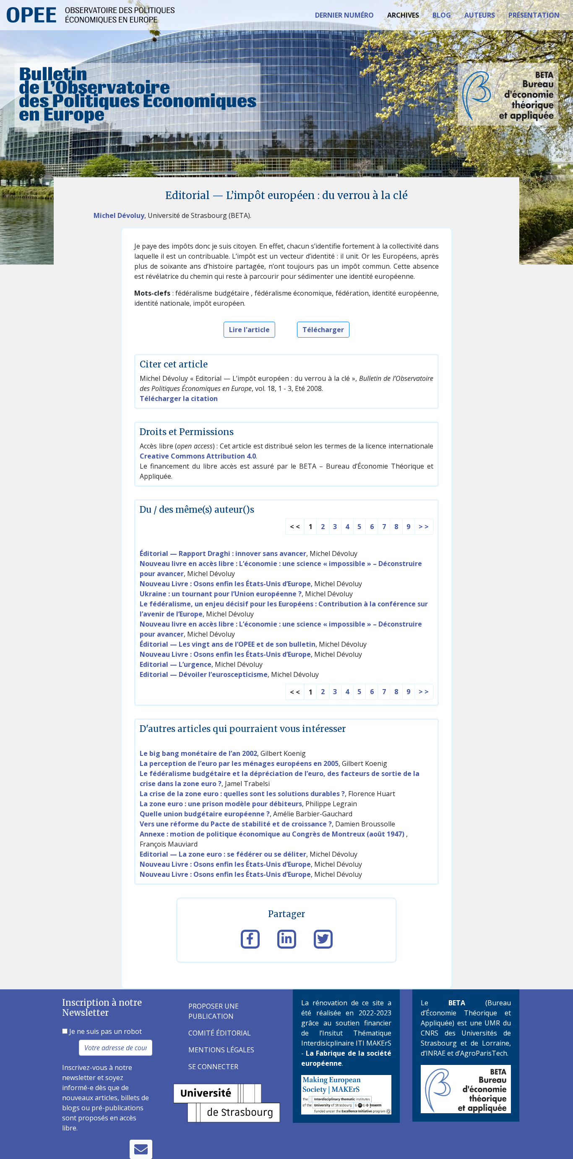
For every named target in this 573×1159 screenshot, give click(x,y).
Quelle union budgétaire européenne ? (205, 813)
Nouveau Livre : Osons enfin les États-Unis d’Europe (225, 583)
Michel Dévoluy (119, 215)
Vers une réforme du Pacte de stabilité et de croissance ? (236, 824)
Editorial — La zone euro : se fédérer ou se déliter (223, 854)
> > (424, 526)
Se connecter (213, 1066)
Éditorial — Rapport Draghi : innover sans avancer (223, 553)
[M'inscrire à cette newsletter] (141, 1149)
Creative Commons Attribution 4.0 (198, 456)
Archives (403, 15)
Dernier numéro (344, 15)
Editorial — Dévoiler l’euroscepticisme (204, 674)
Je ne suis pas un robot (105, 1031)
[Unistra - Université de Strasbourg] (226, 1102)
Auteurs (479, 15)
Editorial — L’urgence (175, 664)
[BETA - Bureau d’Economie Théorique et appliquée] (466, 1088)
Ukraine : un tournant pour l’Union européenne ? (221, 593)
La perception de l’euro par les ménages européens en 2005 (239, 763)
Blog (441, 15)
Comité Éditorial (219, 1033)
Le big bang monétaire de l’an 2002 (198, 753)
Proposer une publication (213, 1011)
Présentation (534, 15)
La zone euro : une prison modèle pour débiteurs (221, 803)
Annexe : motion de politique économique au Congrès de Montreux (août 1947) (273, 834)
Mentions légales (221, 1049)
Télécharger (323, 329)
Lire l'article (249, 329)
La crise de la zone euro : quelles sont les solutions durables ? (242, 793)
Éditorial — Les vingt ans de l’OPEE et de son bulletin (227, 644)
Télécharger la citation (179, 398)
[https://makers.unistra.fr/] (346, 1094)
